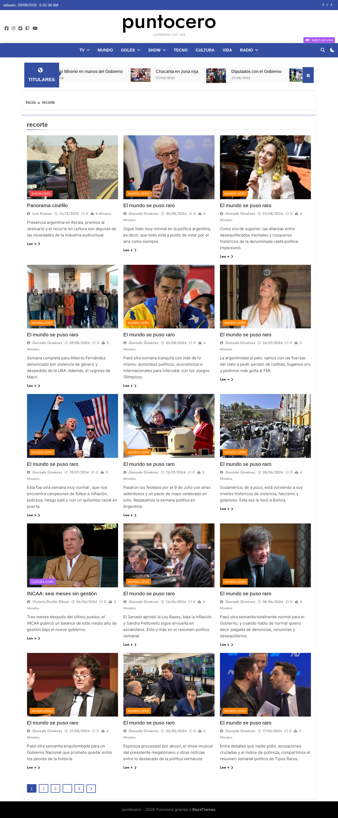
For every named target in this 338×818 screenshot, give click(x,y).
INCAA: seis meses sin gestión (62, 593)
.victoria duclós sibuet (50, 601)
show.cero (41, 193)
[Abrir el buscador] (323, 50)
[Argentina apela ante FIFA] (257, 75)
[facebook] (6, 28)
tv (81, 50)
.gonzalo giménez (143, 213)
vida (227, 50)
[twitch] (27, 28)
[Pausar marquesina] (308, 75)
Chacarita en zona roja (290, 5)
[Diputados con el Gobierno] (174, 75)
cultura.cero (42, 581)
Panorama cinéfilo (47, 205)
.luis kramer (41, 213)
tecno (181, 50)
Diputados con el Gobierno (214, 71)
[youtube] (35, 28)
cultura (205, 50)
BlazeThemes (203, 809)
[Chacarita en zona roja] (98, 75)
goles (128, 50)
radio (246, 50)
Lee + (31, 243)
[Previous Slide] (323, 5)
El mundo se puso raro (149, 205)
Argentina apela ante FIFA (296, 71)
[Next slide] (331, 5)
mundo (105, 50)
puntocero (169, 20)
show (154, 50)
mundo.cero (138, 193)
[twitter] (20, 28)
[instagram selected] (13, 28)
